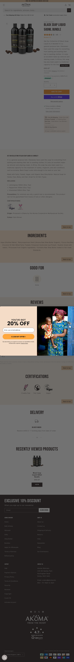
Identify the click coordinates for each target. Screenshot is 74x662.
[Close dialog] (72, 308)
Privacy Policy (24, 343)
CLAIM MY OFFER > (18, 337)
